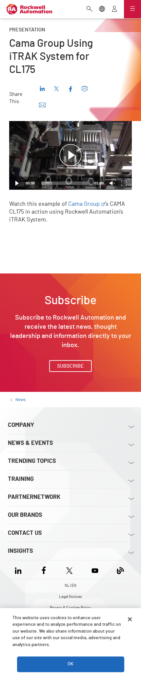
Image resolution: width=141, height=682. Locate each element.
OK (70, 664)
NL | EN (70, 585)
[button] (70, 155)
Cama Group (84, 204)
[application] (70, 155)
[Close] (130, 619)
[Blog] (120, 570)
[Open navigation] (132, 9)
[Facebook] (44, 570)
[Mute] (112, 183)
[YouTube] (95, 570)
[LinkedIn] (19, 570)
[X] (69, 570)
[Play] (17, 183)
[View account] (114, 9)
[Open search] (89, 9)
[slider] (64, 183)
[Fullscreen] (124, 183)
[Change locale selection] (102, 9)
